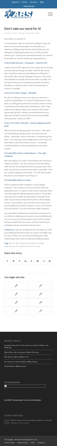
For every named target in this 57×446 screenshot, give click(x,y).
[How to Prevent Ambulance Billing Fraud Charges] (40, 311)
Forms (24, 2)
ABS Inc (12, 243)
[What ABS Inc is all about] (40, 302)
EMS (38, 246)
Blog (42, 2)
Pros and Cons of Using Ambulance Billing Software (21, 362)
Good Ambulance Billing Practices (15, 366)
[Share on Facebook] (7, 261)
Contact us (8, 229)
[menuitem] (15, 2)
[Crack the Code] (40, 294)
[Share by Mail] (50, 261)
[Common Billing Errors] (16, 302)
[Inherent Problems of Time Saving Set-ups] (16, 285)
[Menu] (49, 14)
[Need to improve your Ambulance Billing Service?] (16, 311)
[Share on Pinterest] (20, 261)
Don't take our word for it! (26, 246)
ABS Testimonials (22, 243)
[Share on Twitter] (13, 261)
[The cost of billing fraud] (16, 294)
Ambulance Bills (33, 33)
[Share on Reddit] (44, 261)
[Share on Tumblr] (32, 261)
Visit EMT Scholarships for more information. (22, 400)
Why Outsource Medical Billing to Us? (16, 357)
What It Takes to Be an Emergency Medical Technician (21, 352)
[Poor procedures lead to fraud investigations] (40, 285)
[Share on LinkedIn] (25, 261)
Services (33, 2)
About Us (15, 2)
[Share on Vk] (38, 261)
